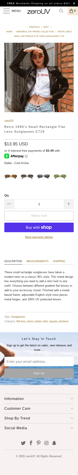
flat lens (21, 321)
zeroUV (9, 120)
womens (64, 321)
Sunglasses (18, 316)
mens (30, 321)
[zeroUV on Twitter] (23, 443)
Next (47, 27)
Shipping (59, 261)
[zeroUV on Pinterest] (39, 443)
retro (45, 321)
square (53, 321)
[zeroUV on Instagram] (46, 443)
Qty (6, 195)
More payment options (39, 237)
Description (13, 261)
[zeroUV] (39, 11)
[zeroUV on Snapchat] (54, 443)
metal (38, 321)
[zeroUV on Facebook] (31, 443)
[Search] (63, 11)
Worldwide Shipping (25, 3)
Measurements (37, 261)
